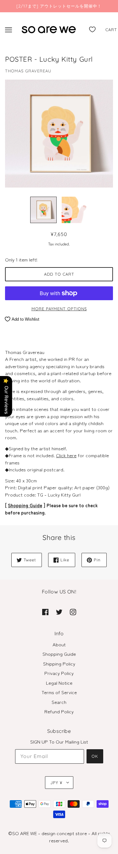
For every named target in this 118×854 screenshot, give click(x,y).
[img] (45, 611)
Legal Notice (59, 682)
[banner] (49, 28)
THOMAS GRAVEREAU (28, 70)
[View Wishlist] (92, 28)
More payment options (59, 308)
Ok (95, 756)
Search (59, 702)
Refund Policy (59, 711)
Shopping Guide (25, 505)
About (59, 644)
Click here (66, 455)
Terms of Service (59, 692)
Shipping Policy (59, 663)
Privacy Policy (59, 673)
